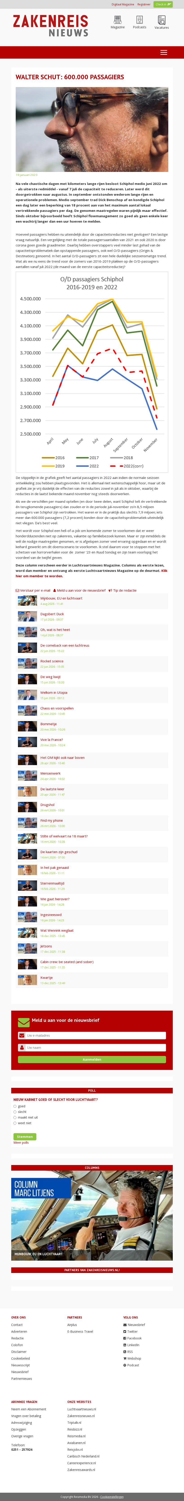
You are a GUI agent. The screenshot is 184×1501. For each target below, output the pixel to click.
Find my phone (51, 820)
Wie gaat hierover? (55, 899)
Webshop (134, 1358)
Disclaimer (18, 1352)
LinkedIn (133, 1345)
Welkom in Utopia (53, 692)
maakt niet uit (28, 1117)
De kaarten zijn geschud (58, 851)
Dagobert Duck (52, 614)
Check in (161, 4)
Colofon (17, 1345)
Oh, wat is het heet (55, 629)
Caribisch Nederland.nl (83, 1456)
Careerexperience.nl (81, 1463)
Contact (17, 1325)
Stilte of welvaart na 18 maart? (64, 836)
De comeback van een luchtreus (64, 645)
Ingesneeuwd (50, 914)
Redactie (17, 1338)
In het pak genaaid (54, 867)
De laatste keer (52, 789)
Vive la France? (51, 739)
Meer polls (21, 1142)
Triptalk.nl (74, 1422)
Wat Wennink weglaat (57, 930)
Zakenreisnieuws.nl (81, 1416)
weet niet (24, 1123)
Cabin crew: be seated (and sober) (67, 961)
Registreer (144, 4)
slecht (22, 1112)
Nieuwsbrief (19, 1372)
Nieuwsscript (20, 1365)
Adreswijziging (21, 1422)
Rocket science (52, 661)
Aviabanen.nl (76, 1443)
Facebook (134, 1338)
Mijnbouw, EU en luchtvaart (61, 598)
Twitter (132, 1331)
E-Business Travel (80, 1331)
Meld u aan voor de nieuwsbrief (81, 590)
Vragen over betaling (26, 1416)
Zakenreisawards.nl (81, 1470)
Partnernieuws (21, 1378)
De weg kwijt (50, 676)
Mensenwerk (50, 773)
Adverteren (19, 1331)
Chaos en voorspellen (57, 708)
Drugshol (47, 804)
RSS (130, 1352)
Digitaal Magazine (123, 4)
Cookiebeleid (20, 1358)
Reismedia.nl (76, 1436)
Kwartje (46, 977)
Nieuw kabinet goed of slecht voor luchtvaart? (55, 1099)
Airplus (72, 1325)
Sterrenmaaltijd (52, 883)
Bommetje (48, 724)
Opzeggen (18, 1429)
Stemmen (25, 1137)
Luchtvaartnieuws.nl (81, 1409)
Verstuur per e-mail (35, 590)
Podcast (133, 1365)
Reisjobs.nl (75, 1449)
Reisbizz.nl (74, 1429)
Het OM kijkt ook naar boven (62, 757)
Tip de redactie (125, 590)
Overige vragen (22, 1436)
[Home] (50, 25)
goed (21, 1106)
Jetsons (46, 946)
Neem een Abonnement (28, 1409)
